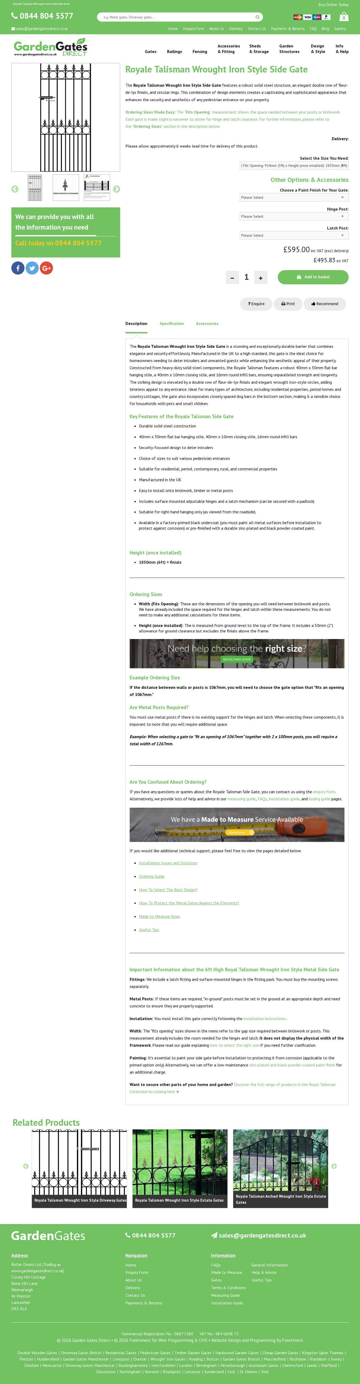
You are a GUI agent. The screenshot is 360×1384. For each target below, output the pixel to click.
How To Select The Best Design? (168, 889)
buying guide (319, 798)
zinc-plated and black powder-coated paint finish (292, 1065)
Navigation (136, 1255)
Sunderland (214, 1371)
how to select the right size (234, 1045)
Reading (196, 1359)
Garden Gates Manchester (86, 1359)
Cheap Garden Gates (280, 1352)
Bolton (212, 1359)
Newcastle (52, 1365)
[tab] (136, 327)
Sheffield (329, 1365)
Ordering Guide (151, 876)
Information (223, 1255)
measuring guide (241, 798)
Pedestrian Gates (155, 1352)
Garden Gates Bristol (241, 1359)
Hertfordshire (164, 1365)
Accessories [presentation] (207, 323)
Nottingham (130, 1371)
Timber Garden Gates (193, 1352)
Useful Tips (149, 929)
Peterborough (233, 1365)
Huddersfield (48, 1359)
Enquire (257, 304)
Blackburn (318, 1359)
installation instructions (265, 1018)
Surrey (336, 1359)
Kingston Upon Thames (322, 1352)
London (185, 1365)
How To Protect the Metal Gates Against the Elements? (189, 902)
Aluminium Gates (264, 1365)
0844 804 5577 (45, 16)
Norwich (152, 1371)
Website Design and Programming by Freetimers (257, 1340)
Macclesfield (275, 1359)
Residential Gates (121, 1352)
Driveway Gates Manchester (90, 1365)
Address (19, 1255)
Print (290, 304)
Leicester (192, 1371)
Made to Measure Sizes (159, 916)
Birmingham (206, 1365)
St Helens (248, 1371)
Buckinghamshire (133, 1365)
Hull (231, 1371)
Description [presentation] (136, 323)
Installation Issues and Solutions (168, 862)
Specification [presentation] (172, 323)
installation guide (284, 798)
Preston (26, 1359)
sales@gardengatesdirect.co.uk (261, 1235)
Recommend (326, 304)
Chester (140, 1359)
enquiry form (324, 791)
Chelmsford (292, 1365)
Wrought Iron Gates (167, 1359)
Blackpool (172, 1371)
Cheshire (31, 1365)
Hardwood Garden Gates (237, 1352)
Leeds (312, 1365)
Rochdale (298, 1359)
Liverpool (121, 1359)
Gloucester (106, 1371)
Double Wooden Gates (37, 1352)
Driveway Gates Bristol (81, 1352)
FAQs (262, 798)
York (265, 1371)
